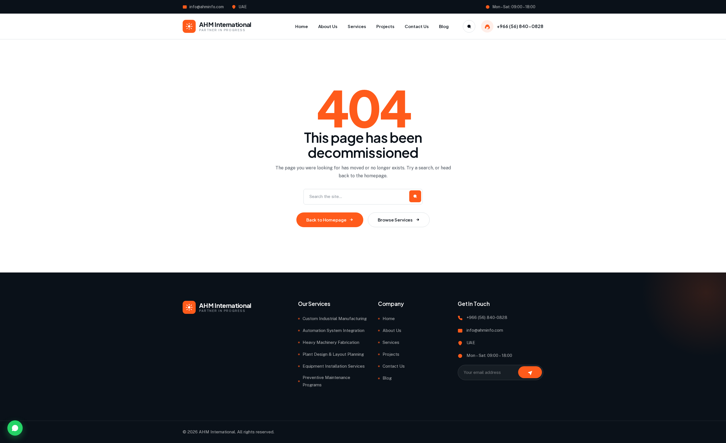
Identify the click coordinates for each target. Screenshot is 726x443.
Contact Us (394, 366)
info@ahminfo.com (206, 7)
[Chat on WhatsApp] (15, 428)
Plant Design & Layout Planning (333, 354)
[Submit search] (415, 196)
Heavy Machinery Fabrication (331, 342)
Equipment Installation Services (334, 366)
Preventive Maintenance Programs (326, 381)
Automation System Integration (333, 330)
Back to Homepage (326, 219)
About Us (392, 330)
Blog (387, 378)
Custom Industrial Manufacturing (335, 318)
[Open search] (469, 26)
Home (389, 318)
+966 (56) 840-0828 (520, 26)
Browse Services (395, 219)
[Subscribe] (530, 372)
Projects (391, 354)
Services (391, 342)
